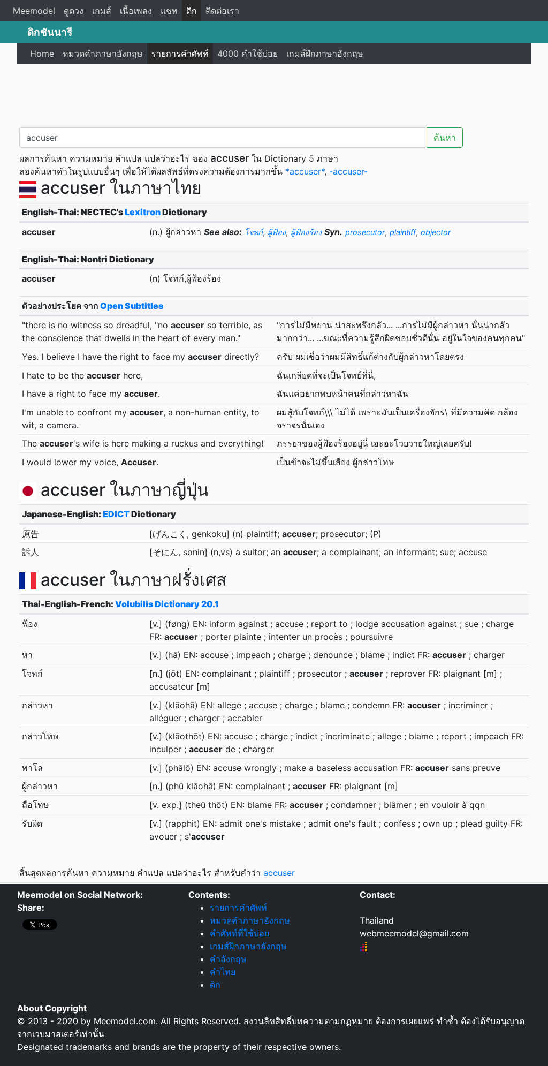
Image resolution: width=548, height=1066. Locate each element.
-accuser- (348, 171)
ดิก (191, 10)
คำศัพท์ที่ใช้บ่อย (239, 933)
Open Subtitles (131, 305)
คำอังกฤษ (228, 959)
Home (42, 53)
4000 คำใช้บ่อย (247, 53)
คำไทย (222, 971)
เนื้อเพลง (136, 10)
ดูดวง (73, 10)
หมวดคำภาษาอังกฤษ (103, 53)
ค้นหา (444, 137)
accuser (279, 872)
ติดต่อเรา (222, 10)
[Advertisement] (274, 94)
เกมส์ (101, 10)
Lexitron (143, 212)
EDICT (116, 514)
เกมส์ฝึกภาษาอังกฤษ (324, 53)
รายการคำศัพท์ (180, 53)
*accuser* (304, 171)
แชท (169, 10)
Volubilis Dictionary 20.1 (167, 604)
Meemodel (34, 10)
